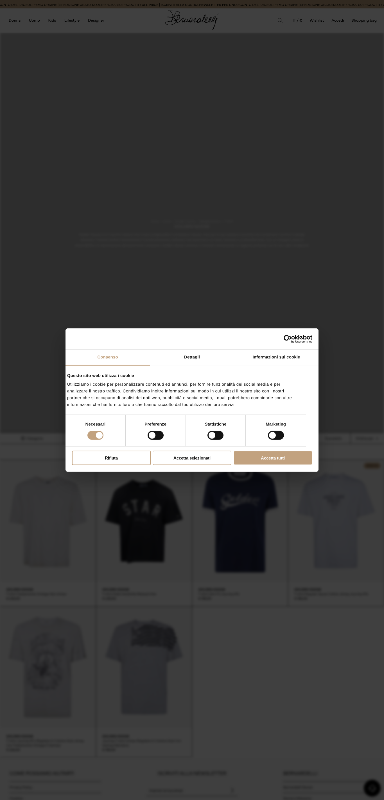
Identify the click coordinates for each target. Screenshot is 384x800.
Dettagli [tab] (192, 357)
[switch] (156, 435)
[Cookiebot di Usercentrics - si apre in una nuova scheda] (287, 339)
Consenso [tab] (107, 357)
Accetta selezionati (192, 458)
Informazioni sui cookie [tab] (276, 357)
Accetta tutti (273, 458)
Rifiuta (111, 458)
